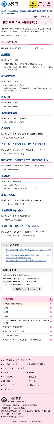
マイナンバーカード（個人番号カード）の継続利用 (22, 340)
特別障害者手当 (22, 160)
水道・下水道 (8, 194)
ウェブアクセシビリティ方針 (14, 368)
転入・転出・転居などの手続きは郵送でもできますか (26, 261)
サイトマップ (8, 385)
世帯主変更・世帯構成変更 (13, 327)
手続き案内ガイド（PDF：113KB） (14, 35)
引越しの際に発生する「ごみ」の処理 (20, 226)
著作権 (31, 372)
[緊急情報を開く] (33, 7)
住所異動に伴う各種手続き (13, 304)
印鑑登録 (5, 54)
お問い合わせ (34, 385)
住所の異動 (41, 11)
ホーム (3, 11)
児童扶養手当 (19, 144)
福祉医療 (5, 176)
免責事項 (6, 372)
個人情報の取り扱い (37, 364)
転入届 (5, 308)
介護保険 (5, 128)
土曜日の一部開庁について (14, 417)
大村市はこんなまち (11, 364)
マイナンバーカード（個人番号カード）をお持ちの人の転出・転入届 (26, 322)
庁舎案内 (32, 377)
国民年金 (5, 97)
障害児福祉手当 (40, 160)
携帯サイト (7, 389)
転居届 (5, 316)
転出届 (5, 312)
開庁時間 (6, 381)
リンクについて (9, 377)
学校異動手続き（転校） (13, 210)
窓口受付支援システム (11, 336)
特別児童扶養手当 (37, 144)
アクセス (32, 381)
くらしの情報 (13, 11)
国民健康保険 (8, 76)
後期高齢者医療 (9, 112)
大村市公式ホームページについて (16, 360)
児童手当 (5, 144)
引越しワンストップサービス (13, 331)
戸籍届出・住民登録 (27, 11)
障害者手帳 (6, 160)
